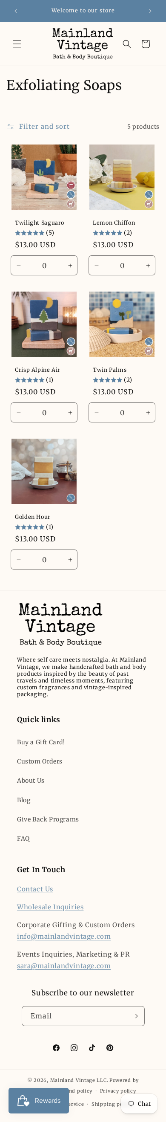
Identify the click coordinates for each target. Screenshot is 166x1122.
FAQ (23, 838)
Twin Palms (109, 370)
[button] (17, 44)
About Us (31, 780)
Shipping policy (112, 1104)
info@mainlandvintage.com (64, 936)
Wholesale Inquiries (50, 907)
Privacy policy (118, 1091)
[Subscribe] (135, 1016)
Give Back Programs (48, 819)
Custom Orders (40, 761)
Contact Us (35, 889)
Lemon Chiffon (114, 223)
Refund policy (74, 1091)
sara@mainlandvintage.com (64, 966)
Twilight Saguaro (39, 223)
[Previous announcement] (15, 11)
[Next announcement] (150, 11)
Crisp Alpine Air (37, 370)
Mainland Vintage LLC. (79, 1080)
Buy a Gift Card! (41, 742)
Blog (23, 800)
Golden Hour (33, 517)
